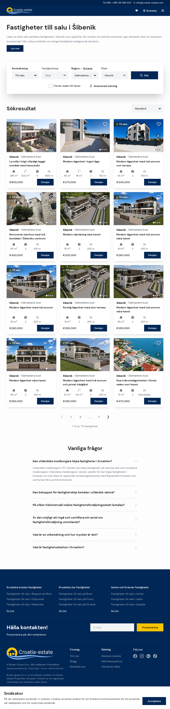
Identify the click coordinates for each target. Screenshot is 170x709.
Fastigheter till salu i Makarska (25, 604)
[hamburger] (162, 10)
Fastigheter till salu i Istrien (127, 593)
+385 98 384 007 (56, 668)
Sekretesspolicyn (111, 661)
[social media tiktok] (155, 656)
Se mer (10, 610)
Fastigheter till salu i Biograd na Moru (29, 593)
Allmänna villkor (111, 666)
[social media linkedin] (148, 656)
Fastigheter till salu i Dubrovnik (25, 599)
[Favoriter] (136, 10)
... (90, 417)
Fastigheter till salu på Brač (75, 593)
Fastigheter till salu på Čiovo (76, 599)
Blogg (73, 661)
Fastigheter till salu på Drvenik (77, 604)
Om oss (74, 656)
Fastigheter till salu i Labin (127, 599)
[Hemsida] (20, 10)
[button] (85, 460)
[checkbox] (50, 86)
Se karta (87, 68)
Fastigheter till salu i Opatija (128, 604)
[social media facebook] (135, 656)
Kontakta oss (77, 666)
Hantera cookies (111, 656)
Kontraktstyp (20, 68)
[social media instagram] (141, 656)
